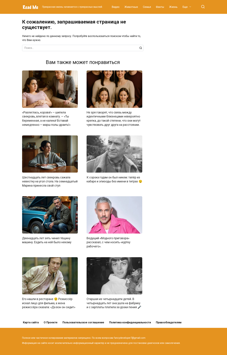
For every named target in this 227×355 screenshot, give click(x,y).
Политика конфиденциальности (130, 322)
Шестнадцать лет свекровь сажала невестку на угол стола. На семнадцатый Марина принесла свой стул (50, 181)
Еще (185, 6)
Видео (115, 6)
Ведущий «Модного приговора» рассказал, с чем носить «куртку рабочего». (108, 242)
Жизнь (173, 6)
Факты (160, 6)
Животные (131, 6)
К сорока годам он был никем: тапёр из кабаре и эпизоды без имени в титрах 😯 (114, 179)
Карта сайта (31, 322)
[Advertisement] (180, 69)
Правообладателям (168, 322)
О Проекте (50, 322)
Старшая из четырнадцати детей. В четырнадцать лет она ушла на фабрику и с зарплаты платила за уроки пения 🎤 (114, 303)
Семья (147, 6)
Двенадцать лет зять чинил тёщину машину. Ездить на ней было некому (46, 240)
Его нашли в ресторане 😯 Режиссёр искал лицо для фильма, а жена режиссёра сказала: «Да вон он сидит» (48, 303)
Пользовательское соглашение (83, 322)
